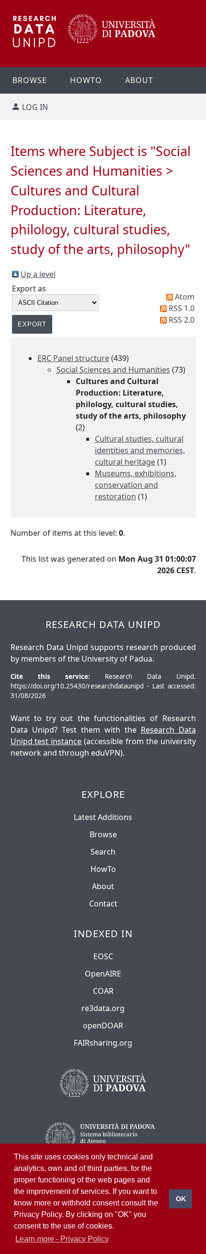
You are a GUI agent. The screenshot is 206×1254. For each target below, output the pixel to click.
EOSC (103, 956)
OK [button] (181, 1199)
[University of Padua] (112, 40)
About (139, 80)
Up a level (38, 274)
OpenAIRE (103, 973)
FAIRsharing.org (103, 1042)
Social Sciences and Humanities (113, 369)
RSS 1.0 (182, 308)
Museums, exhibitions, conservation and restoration (135, 485)
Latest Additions (103, 817)
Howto (86, 80)
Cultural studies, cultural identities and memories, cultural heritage (140, 450)
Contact (103, 903)
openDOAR (103, 1025)
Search (103, 851)
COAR (103, 991)
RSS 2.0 (182, 319)
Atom (185, 296)
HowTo (103, 869)
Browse (29, 80)
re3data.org (103, 1008)
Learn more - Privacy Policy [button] (62, 1239)
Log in (35, 107)
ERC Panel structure (73, 358)
